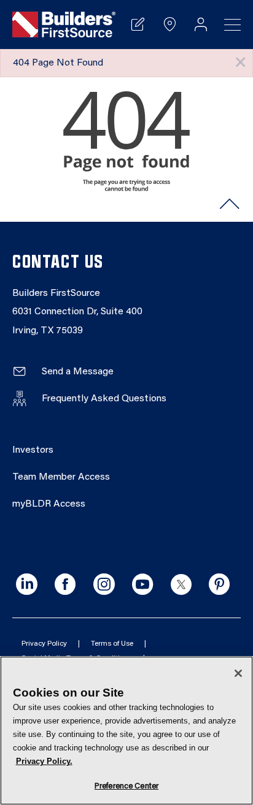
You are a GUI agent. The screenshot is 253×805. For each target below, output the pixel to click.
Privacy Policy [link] (44, 644)
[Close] (238, 673)
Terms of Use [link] (112, 644)
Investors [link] (32, 450)
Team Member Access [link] (61, 477)
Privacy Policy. (44, 761)
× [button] (240, 63)
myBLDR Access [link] (48, 504)
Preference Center (126, 786)
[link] (63, 24)
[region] (126, 730)
